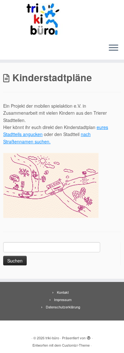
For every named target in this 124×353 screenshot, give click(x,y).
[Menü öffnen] (113, 48)
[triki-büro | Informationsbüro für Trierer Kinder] (62, 19)
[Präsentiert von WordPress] (88, 336)
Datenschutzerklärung (63, 306)
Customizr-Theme (76, 345)
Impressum (63, 299)
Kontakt (63, 292)
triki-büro (52, 337)
